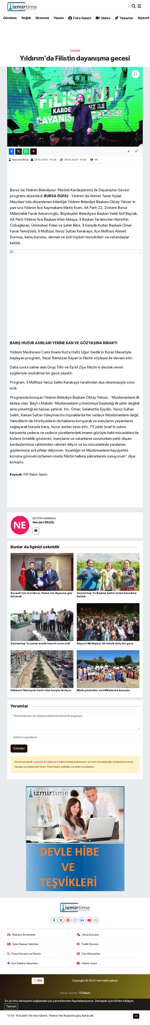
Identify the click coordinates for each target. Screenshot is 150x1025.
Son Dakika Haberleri (24, 963)
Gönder (19, 748)
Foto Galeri (81, 18)
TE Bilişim (84, 992)
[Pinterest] (68, 920)
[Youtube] (89, 920)
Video (105, 18)
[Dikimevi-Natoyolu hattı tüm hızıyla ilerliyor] (42, 669)
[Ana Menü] (139, 6)
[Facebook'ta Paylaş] (11, 151)
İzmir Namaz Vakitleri (25, 944)
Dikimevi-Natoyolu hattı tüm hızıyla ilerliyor (41, 690)
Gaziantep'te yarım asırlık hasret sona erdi (40, 643)
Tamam (11, 1006)
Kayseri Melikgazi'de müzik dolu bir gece (105, 643)
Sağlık (26, 18)
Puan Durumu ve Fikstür (26, 953)
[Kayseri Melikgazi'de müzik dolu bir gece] (108, 622)
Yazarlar (126, 18)
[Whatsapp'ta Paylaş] (26, 151)
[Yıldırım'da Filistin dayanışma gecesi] (75, 107)
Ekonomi (42, 18)
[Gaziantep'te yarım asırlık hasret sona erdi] (42, 622)
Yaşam (59, 18)
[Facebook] (54, 920)
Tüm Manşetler (90, 953)
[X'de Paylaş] (18, 151)
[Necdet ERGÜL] (20, 525)
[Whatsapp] (96, 920)
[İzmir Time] (22, 6)
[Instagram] (75, 920)
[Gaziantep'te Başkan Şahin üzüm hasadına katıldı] (108, 571)
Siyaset (143, 18)
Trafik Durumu (90, 944)
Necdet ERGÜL (20, 160)
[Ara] (134, 6)
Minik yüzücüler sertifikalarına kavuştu (103, 690)
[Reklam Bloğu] (75, 838)
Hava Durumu (90, 934)
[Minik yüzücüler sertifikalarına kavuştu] (108, 669)
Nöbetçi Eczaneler (24, 934)
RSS (39, 980)
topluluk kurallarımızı (46, 761)
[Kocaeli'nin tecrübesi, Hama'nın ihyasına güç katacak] (42, 571)
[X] (61, 920)
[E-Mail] (36, 531)
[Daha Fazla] (33, 151)
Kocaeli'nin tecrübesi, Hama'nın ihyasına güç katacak (54, 1015)
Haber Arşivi (89, 963)
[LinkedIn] (82, 920)
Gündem (10, 18)
